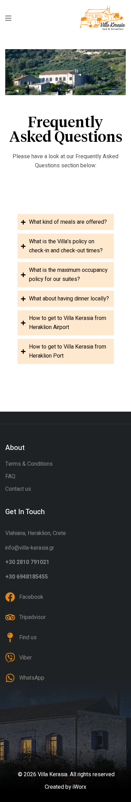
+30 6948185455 (26, 577)
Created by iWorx (65, 787)
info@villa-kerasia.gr (29, 548)
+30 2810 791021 (27, 562)
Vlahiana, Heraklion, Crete (35, 533)
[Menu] (8, 18)
